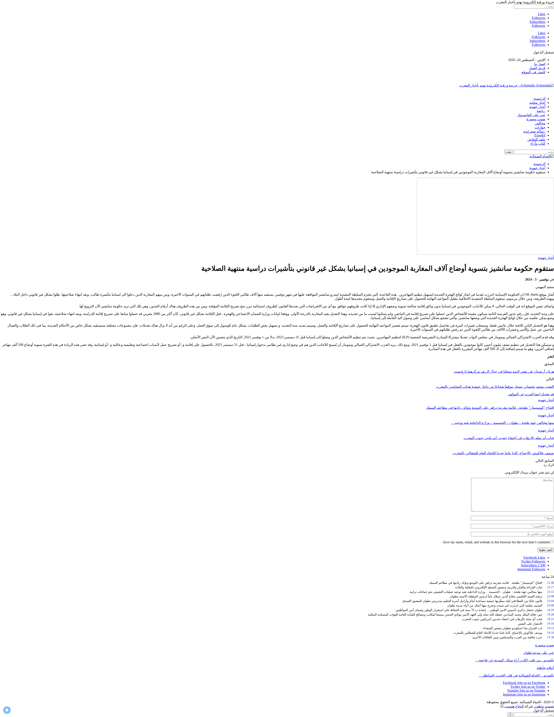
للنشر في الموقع (533, 72)
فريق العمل (537, 68)
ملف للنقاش (536, 139)
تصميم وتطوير (544, 706)
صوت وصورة (536, 119)
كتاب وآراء (537, 143)
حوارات (540, 127)
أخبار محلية (537, 102)
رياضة (541, 111)
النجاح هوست (514, 706)
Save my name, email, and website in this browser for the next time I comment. (496, 542)
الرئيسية (539, 98)
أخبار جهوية (537, 107)
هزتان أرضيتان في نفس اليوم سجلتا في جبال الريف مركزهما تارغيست (504, 371)
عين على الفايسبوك (531, 115)
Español (539, 135)
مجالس (540, 123)
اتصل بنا (539, 64)
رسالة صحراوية (534, 131)
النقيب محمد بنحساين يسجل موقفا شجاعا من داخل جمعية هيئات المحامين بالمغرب (495, 386)
